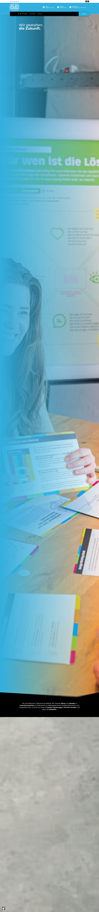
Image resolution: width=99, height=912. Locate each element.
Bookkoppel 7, (75, 6)
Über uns (40, 13)
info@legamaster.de (50, 7)
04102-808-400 (63, 7)
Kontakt (84, 14)
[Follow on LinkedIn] (86, 1)
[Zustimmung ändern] (3, 908)
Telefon (61, 6)
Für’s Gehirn (32, 13)
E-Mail (47, 6)
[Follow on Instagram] (88, 1)
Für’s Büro (24, 13)
